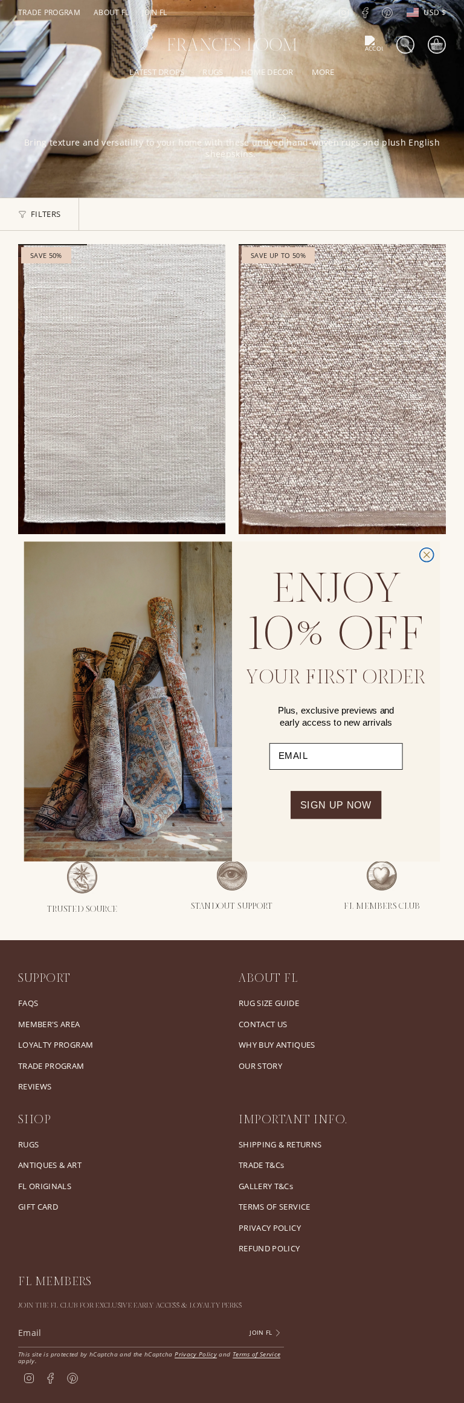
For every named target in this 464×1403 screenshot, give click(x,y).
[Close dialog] (427, 555)
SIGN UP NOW (336, 804)
